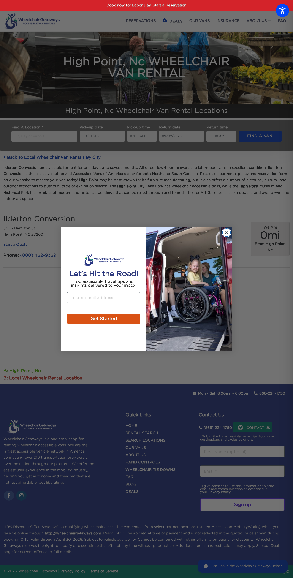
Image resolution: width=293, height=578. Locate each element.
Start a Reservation (170, 5)
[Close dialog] (226, 233)
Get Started (103, 319)
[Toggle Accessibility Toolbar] (282, 10)
